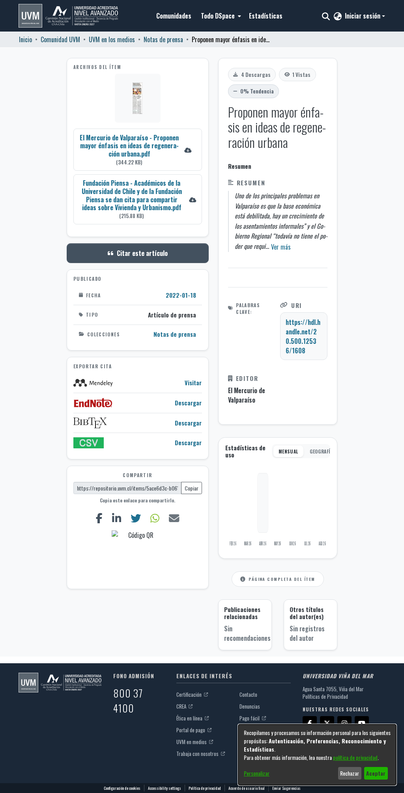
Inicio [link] (25, 39)
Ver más (281, 247)
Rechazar (349, 773)
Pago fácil (250, 718)
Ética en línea (190, 718)
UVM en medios (192, 742)
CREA (181, 706)
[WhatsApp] (154, 518)
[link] (137, 150)
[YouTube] (362, 723)
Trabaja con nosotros (198, 754)
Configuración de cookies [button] (122, 788)
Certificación (189, 694)
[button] (68, 16)
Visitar (193, 383)
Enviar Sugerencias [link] (286, 788)
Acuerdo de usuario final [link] (246, 788)
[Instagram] (344, 723)
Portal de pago (191, 730)
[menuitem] (220, 16)
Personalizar (256, 773)
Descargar (188, 403)
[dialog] (317, 754)
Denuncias (249, 706)
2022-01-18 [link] (181, 295)
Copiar (191, 488)
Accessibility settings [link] (164, 788)
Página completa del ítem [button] (282, 579)
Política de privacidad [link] (205, 788)
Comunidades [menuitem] (173, 16)
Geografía (321, 451)
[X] (327, 723)
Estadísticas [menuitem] (265, 16)
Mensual (288, 451)
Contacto (248, 694)
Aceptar (375, 773)
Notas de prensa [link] (163, 39)
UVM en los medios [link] (112, 39)
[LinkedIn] (116, 518)
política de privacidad (355, 757)
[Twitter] (136, 518)
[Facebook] (99, 518)
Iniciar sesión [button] (363, 16)
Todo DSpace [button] (218, 16)
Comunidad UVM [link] (60, 39)
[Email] (173, 518)
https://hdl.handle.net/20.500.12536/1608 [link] (303, 336)
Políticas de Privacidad (325, 696)
